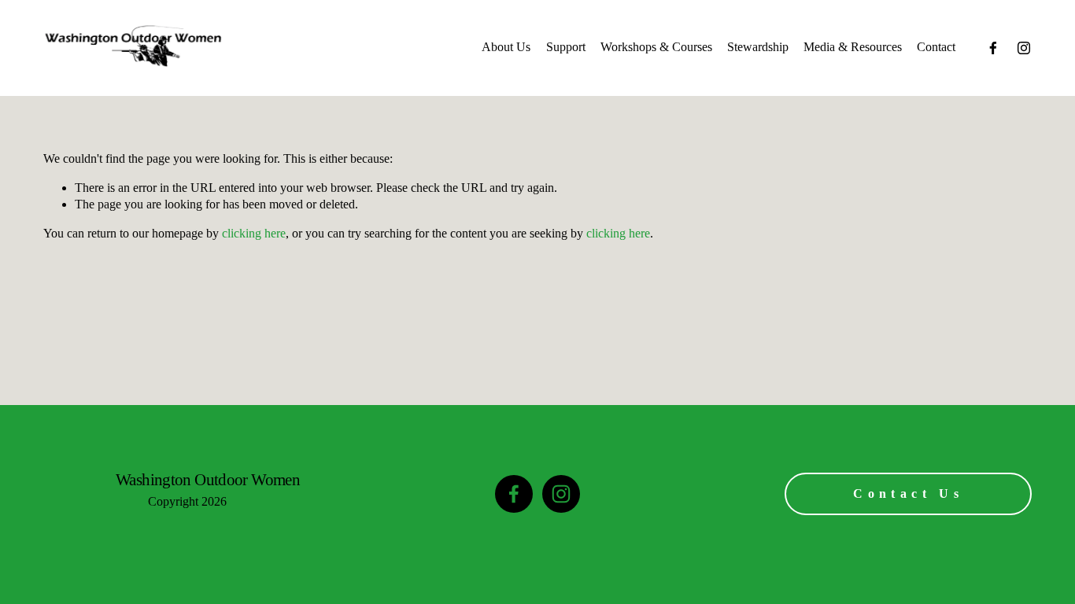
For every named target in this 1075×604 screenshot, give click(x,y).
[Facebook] (993, 48)
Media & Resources (852, 46)
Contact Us (908, 493)
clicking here (254, 233)
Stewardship (758, 46)
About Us (506, 46)
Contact (936, 46)
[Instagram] (1024, 48)
